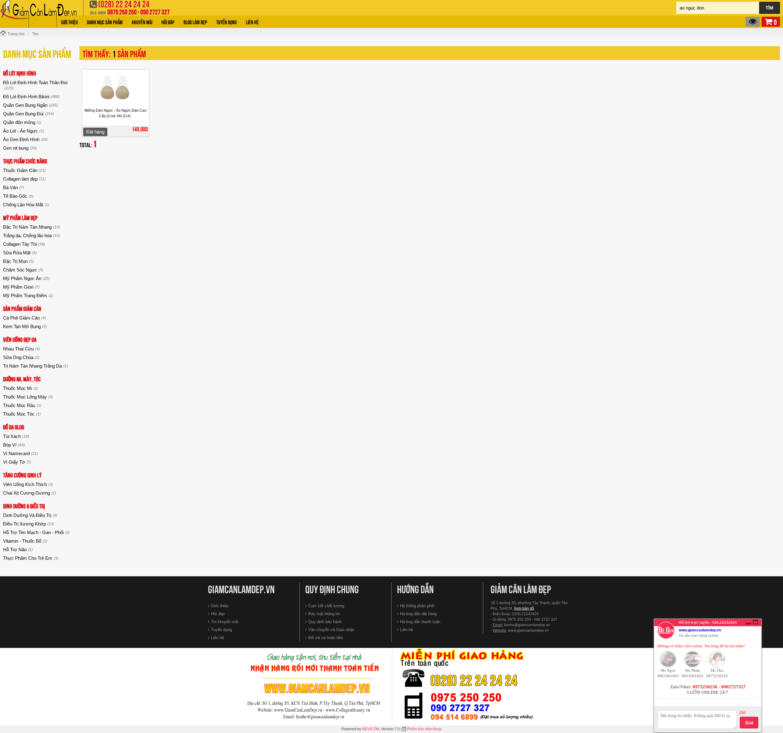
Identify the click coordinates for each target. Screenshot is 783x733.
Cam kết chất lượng (326, 606)
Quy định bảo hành (325, 621)
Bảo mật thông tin (324, 613)
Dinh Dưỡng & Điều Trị (24, 506)
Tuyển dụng (226, 21)
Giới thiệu (69, 21)
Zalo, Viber (98, 12)
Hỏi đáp (167, 21)
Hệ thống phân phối (417, 606)
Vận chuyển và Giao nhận (331, 629)
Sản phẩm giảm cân (22, 308)
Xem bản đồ (524, 608)
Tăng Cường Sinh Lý (22, 475)
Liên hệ (252, 21)
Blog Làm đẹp (195, 21)
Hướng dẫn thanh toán (420, 621)
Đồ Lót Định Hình (19, 73)
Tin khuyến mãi (224, 621)
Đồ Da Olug (13, 427)
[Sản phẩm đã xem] (753, 22)
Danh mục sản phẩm (105, 21)
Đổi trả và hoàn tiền (325, 637)
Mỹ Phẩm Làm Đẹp (20, 217)
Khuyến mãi (142, 21)
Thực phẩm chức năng (25, 161)
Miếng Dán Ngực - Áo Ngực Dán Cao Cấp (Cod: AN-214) (115, 113)
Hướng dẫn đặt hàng (418, 613)
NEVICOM (370, 729)
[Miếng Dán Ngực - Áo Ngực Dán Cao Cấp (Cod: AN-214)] (115, 89)
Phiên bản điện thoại (424, 729)
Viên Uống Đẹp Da (19, 339)
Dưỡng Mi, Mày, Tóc (22, 379)
